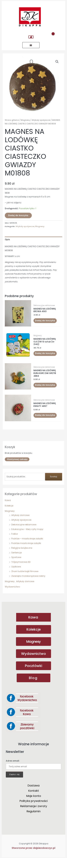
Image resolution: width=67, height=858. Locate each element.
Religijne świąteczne (21, 547)
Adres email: (13, 760)
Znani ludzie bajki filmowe (24, 571)
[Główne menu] (31, 45)
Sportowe (16, 557)
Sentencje (16, 552)
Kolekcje (9, 505)
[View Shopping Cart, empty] (31, 37)
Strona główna (12, 120)
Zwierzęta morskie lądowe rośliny (28, 575)
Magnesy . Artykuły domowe (19, 581)
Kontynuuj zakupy (17, 459)
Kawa (8, 500)
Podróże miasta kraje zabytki (26, 543)
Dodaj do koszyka (18, 215)
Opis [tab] (7, 239)
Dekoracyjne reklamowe (23, 524)
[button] (57, 62)
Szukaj (53, 476)
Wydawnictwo (12, 586)
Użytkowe (16, 566)
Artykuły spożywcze (21, 519)
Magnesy (10, 511)
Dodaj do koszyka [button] (45, 320)
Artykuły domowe (20, 515)
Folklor (14, 533)
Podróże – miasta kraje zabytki (27, 538)
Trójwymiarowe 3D (20, 561)
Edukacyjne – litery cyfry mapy (27, 529)
